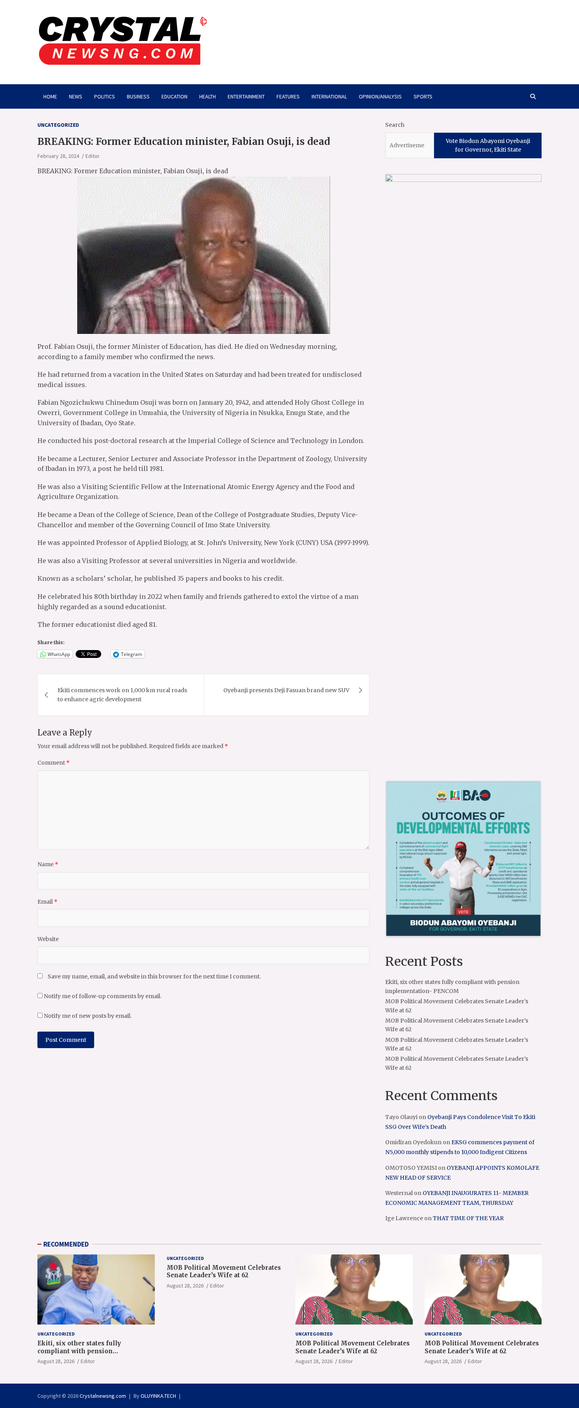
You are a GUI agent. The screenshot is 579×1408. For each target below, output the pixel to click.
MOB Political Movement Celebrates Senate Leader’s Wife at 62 (224, 1271)
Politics (104, 96)
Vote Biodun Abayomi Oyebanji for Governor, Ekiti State (488, 145)
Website (48, 939)
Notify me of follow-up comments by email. (102, 996)
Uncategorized (58, 124)
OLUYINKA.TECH (158, 1395)
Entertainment (246, 96)
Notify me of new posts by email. (88, 1015)
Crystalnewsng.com (103, 1395)
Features (288, 96)
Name (47, 864)
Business (138, 96)
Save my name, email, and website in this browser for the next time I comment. (154, 976)
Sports (423, 96)
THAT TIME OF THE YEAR (468, 1218)
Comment (53, 762)
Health (207, 96)
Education (174, 96)
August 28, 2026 (55, 1361)
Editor (92, 155)
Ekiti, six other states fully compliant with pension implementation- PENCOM (79, 1350)
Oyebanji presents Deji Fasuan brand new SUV (286, 690)
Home (50, 96)
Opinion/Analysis (380, 96)
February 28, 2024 (58, 155)
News (75, 96)
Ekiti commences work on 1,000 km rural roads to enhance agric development (122, 694)
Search (395, 124)
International (329, 96)
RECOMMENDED (66, 1244)
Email (47, 901)
